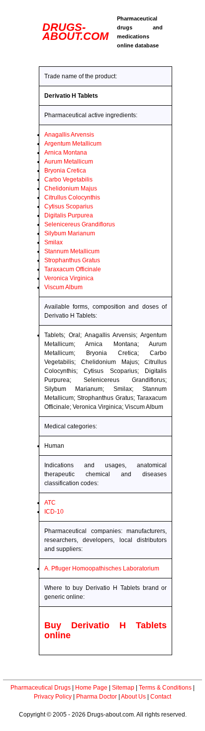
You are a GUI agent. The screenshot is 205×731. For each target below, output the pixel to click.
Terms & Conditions (165, 687)
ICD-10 (54, 511)
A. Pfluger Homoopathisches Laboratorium (101, 568)
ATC (50, 502)
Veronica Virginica (69, 278)
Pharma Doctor (96, 696)
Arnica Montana (65, 152)
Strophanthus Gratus (72, 260)
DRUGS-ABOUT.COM (75, 31)
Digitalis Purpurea (68, 215)
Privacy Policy (53, 696)
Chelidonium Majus (70, 188)
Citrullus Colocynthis (72, 197)
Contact (160, 696)
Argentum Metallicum (73, 143)
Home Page (91, 687)
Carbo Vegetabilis (68, 179)
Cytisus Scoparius (68, 206)
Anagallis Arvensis (69, 134)
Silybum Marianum (69, 233)
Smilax (53, 242)
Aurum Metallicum (68, 161)
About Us (133, 696)
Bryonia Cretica (65, 170)
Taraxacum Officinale (72, 269)
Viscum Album (63, 287)
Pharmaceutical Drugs (40, 687)
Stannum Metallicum (72, 251)
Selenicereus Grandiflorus (79, 224)
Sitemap (123, 687)
